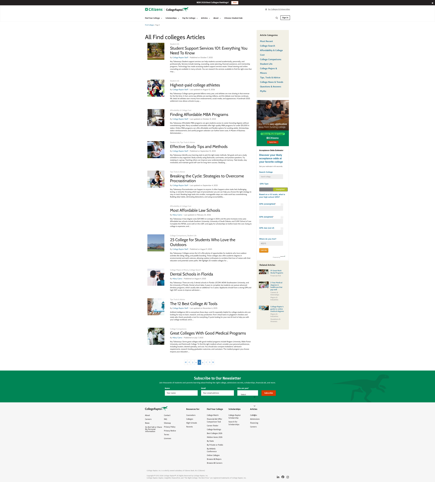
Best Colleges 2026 (214, 433)
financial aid (275, 276)
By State (210, 441)
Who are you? (243, 388)
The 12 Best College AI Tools (193, 303)
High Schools (191, 423)
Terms (166, 435)
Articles (204, 18)
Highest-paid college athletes (195, 84)
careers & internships (274, 293)
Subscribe (268, 393)
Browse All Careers (214, 463)
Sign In (285, 17)
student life (174, 44)
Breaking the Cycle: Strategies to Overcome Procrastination (207, 178)
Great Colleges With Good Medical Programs (208, 333)
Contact (167, 415)
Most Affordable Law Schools (195, 210)
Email (203, 388)
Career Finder (212, 426)
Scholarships (171, 18)
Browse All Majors (214, 459)
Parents (189, 427)
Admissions (255, 419)
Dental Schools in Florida (191, 274)
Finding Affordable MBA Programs (199, 114)
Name (167, 388)
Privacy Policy (169, 427)
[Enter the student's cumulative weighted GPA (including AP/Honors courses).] (282, 217)
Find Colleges (149, 25)
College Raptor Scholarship (234, 416)
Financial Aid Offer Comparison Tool (214, 420)
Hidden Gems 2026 (214, 437)
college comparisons (178, 235)
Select (243, 395)
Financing (254, 423)
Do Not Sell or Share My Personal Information (153, 429)
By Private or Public (215, 445)
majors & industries (274, 298)
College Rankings (214, 429)
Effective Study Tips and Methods (199, 146)
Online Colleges (213, 455)
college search (195, 270)
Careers (148, 419)
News (147, 423)
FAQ (165, 419)
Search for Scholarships (233, 423)
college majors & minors (179, 270)
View (235, 3)
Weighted (266, 193)
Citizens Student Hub (233, 18)
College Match (213, 415)
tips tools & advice (187, 142)
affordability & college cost (180, 110)
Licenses (167, 438)
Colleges (189, 419)
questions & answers (275, 320)
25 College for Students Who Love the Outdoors (202, 242)
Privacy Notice (170, 431)
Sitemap (167, 423)
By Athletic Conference (212, 450)
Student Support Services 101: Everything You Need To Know (208, 50)
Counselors (191, 415)
